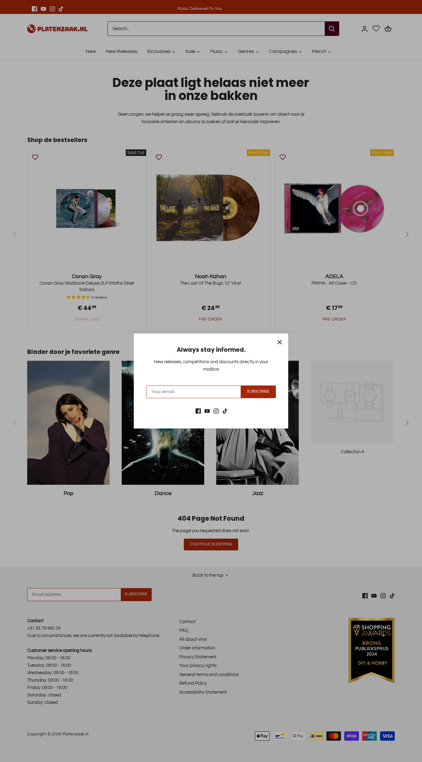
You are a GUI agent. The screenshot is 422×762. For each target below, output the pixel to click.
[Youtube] (207, 410)
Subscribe (258, 392)
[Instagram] (216, 410)
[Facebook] (198, 410)
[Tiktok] (225, 410)
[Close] (279, 342)
